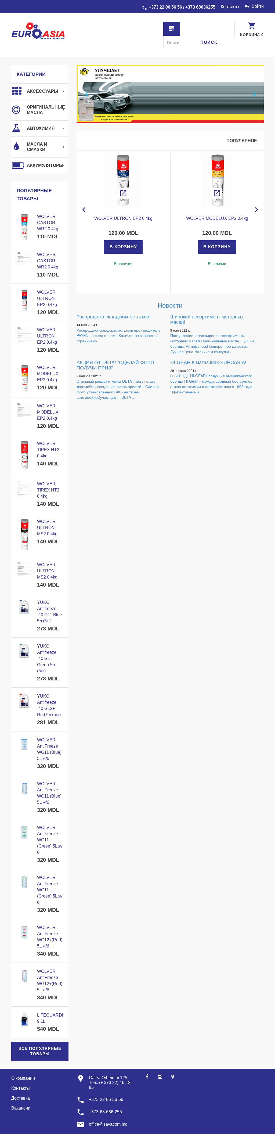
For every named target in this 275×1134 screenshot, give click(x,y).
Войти (258, 6)
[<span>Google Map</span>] (172, 1076)
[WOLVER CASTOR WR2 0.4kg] (24, 227)
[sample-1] (170, 94)
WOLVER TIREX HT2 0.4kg (48, 449)
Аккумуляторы (45, 165)
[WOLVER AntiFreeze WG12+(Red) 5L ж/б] (24, 932)
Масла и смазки (37, 147)
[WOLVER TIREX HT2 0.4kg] (24, 455)
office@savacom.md (108, 1124)
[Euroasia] (39, 31)
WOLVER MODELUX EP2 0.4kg (48, 373)
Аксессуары (42, 91)
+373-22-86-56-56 (106, 1099)
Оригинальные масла (46, 110)
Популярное (241, 140)
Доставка (20, 1098)
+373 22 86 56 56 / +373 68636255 (182, 7)
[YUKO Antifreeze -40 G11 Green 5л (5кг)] (24, 650)
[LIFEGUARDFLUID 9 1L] (24, 1019)
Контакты (230, 6)
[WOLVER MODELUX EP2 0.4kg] (217, 180)
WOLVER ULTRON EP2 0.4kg (47, 298)
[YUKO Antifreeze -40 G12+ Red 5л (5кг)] (24, 700)
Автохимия (41, 128)
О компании (23, 1078)
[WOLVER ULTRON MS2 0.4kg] (24, 534)
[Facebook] (147, 1076)
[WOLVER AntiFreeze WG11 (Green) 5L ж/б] (24, 832)
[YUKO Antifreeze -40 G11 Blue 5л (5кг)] (24, 607)
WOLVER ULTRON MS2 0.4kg (47, 527)
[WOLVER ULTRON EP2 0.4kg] (123, 180)
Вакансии (20, 1108)
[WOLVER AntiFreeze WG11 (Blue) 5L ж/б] (24, 744)
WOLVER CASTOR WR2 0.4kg (47, 222)
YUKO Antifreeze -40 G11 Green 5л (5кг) (46, 658)
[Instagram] (159, 1076)
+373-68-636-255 (105, 1112)
